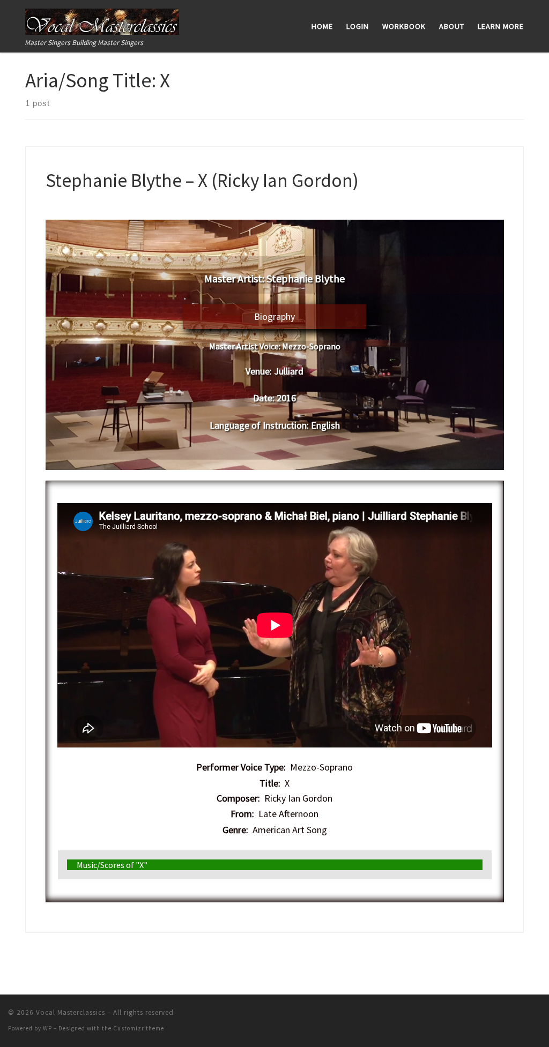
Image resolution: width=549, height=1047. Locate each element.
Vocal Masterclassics (70, 1012)
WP (47, 1028)
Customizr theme (138, 1028)
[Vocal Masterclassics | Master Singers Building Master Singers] (102, 20)
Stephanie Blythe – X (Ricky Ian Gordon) (202, 180)
